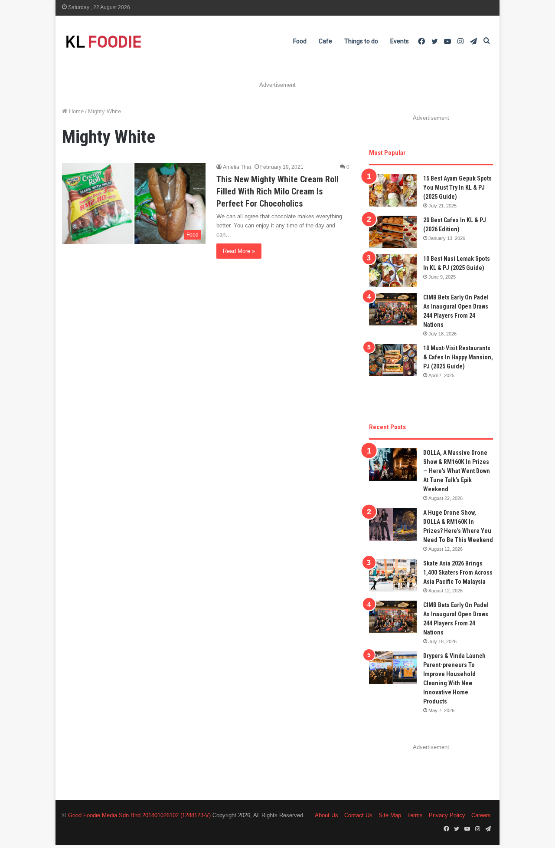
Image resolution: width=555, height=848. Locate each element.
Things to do (361, 41)
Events (399, 41)
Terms (415, 815)
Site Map (390, 815)
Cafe (325, 41)
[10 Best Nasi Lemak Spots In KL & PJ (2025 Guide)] (393, 270)
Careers (481, 815)
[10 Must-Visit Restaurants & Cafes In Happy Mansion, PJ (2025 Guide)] (393, 360)
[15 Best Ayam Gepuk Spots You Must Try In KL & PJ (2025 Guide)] (393, 190)
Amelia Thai (237, 167)
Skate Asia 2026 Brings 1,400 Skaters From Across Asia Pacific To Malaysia (458, 572)
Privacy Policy (447, 815)
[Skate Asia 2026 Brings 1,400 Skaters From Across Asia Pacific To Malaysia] (393, 575)
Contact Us (358, 815)
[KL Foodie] (138, 41)
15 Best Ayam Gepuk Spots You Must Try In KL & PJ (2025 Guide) (457, 187)
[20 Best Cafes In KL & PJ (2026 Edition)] (393, 232)
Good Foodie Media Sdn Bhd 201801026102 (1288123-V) (139, 815)
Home (75, 111)
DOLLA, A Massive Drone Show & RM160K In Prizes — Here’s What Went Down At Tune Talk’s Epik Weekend (456, 471)
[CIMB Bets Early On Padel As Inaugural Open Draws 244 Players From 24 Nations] (393, 309)
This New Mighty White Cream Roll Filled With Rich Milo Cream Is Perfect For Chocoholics (277, 191)
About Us (326, 815)
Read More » (239, 251)
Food (300, 41)
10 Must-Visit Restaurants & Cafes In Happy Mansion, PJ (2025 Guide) (458, 357)
